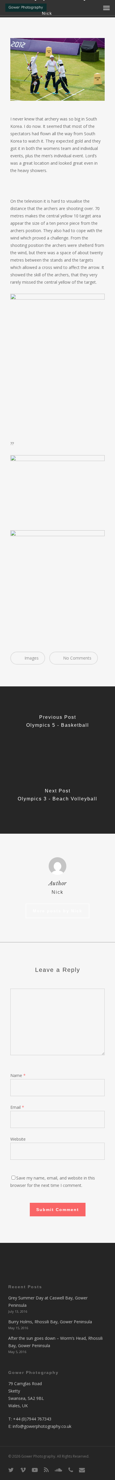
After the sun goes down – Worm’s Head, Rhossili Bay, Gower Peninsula (55, 1341)
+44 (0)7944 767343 (32, 1419)
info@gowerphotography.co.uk (42, 1426)
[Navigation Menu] (106, 8)
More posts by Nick (57, 911)
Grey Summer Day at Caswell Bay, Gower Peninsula (48, 1301)
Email (17, 1107)
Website (18, 1139)
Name (18, 1075)
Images (31, 658)
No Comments (76, 658)
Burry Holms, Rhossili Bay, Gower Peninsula (50, 1321)
